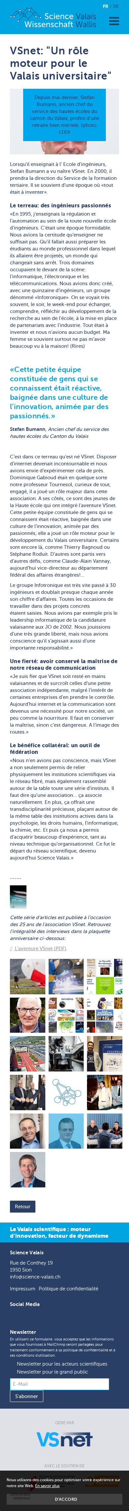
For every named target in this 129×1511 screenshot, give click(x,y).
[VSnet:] (66, 1131)
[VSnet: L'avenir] (27, 1169)
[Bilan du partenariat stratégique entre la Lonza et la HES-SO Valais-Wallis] (27, 1092)
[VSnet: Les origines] (104, 1092)
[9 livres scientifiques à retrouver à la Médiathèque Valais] (66, 1015)
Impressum (22, 1289)
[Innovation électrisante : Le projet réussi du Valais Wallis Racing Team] (66, 976)
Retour (22, 1206)
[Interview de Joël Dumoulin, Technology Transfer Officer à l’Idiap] (104, 1053)
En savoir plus (47, 1486)
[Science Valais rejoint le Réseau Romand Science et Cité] (66, 1092)
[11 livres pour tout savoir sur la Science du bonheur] (104, 1015)
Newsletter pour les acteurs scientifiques (62, 1364)
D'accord (66, 1499)
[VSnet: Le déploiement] (27, 1131)
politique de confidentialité (85, 1350)
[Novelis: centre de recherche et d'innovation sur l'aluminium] (66, 1053)
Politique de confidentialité (68, 1289)
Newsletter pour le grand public (52, 1372)
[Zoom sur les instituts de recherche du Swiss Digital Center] (27, 1053)
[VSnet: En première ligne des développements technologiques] (104, 1131)
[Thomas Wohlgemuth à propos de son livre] (27, 1015)
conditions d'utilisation (35, 1355)
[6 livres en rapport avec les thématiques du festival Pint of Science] (104, 976)
